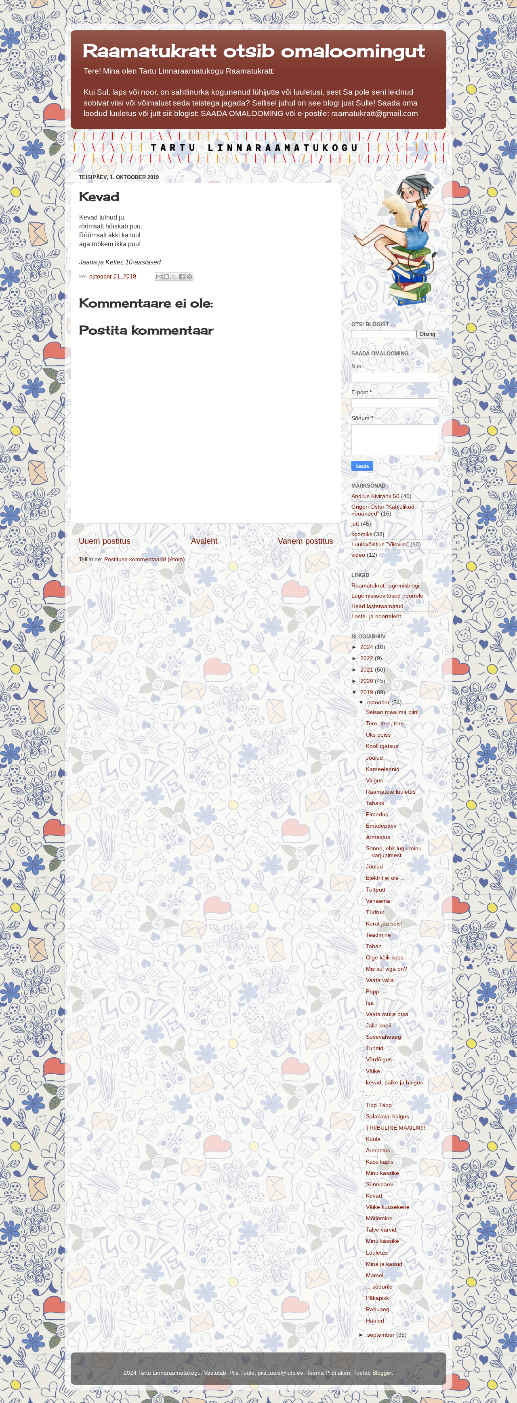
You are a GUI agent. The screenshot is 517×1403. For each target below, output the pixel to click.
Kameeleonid (382, 769)
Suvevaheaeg (383, 1036)
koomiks (361, 534)
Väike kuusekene (388, 1207)
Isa (370, 1002)
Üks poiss (378, 734)
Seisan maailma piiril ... (395, 712)
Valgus (374, 780)
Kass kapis (379, 1161)
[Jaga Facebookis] (182, 277)
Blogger (382, 1372)
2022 (367, 658)
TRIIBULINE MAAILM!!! (395, 1127)
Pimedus (377, 814)
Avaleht (204, 541)
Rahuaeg (377, 1309)
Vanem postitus (305, 541)
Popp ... (376, 991)
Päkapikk (377, 1298)
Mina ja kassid (384, 1264)
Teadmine (378, 935)
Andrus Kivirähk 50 (375, 496)
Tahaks (375, 803)
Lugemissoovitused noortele (387, 595)
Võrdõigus (379, 1059)
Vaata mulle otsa (387, 1014)
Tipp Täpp (379, 1105)
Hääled (375, 1320)
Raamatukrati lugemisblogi (385, 585)
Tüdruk (375, 912)
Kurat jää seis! (384, 923)
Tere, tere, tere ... (388, 723)
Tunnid (374, 1048)
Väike (373, 1071)
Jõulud (374, 757)
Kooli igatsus (382, 746)
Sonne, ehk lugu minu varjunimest (394, 851)
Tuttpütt (375, 889)
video (358, 554)
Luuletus (377, 1252)
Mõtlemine (379, 1218)
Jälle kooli (378, 1025)
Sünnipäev (379, 1184)
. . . (370, 1093)
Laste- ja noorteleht (376, 616)
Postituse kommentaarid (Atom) (144, 559)
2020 (367, 681)
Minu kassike (382, 1173)
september (381, 1334)
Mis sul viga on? (386, 969)
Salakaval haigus (387, 1116)
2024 (367, 647)
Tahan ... (377, 946)
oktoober (379, 702)
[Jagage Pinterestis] (189, 277)
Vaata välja (380, 980)
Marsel (374, 1275)
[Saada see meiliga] (159, 277)
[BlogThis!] (166, 277)
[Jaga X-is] (174, 277)
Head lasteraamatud (377, 606)
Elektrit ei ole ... (385, 878)
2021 (367, 669)
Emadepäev (381, 825)
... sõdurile (379, 1286)
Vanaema (378, 901)
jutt (355, 523)
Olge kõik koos (385, 957)
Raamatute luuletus (391, 791)
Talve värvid (381, 1229)
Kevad (374, 1195)
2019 (367, 692)
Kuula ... (376, 1139)
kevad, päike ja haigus (394, 1082)
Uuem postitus (104, 541)
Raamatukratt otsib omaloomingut (254, 50)
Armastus (378, 837)
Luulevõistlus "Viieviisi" (380, 544)
